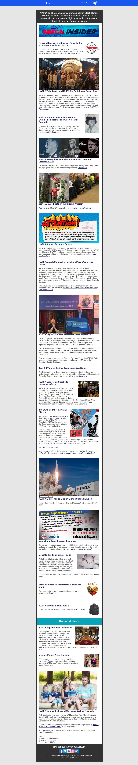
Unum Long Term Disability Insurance (57, 541)
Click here (43, 574)
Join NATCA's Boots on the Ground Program (61, 204)
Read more (75, 53)
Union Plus (66, 571)
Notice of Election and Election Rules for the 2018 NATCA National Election (60, 44)
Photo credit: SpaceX (46, 497)
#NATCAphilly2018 (60, 416)
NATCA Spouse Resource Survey (55, 244)
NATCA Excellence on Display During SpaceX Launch (65, 499)
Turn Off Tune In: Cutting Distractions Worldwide (63, 368)
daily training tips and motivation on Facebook (77, 453)
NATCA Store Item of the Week (54, 606)
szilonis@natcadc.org (69, 758)
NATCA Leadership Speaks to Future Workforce (53, 383)
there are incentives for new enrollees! (77, 549)
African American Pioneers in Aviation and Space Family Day (73, 99)
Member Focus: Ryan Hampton (54, 655)
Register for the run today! (48, 447)
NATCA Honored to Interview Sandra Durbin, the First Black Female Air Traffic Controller (58, 119)
